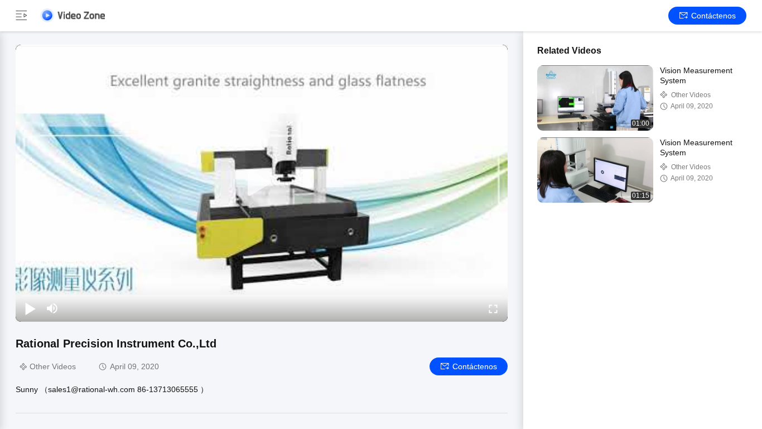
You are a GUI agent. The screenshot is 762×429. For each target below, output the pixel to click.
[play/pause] (30, 308)
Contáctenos (713, 15)
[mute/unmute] (52, 308)
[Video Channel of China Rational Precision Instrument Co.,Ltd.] (72, 15)
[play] (262, 183)
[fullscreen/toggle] (493, 308)
